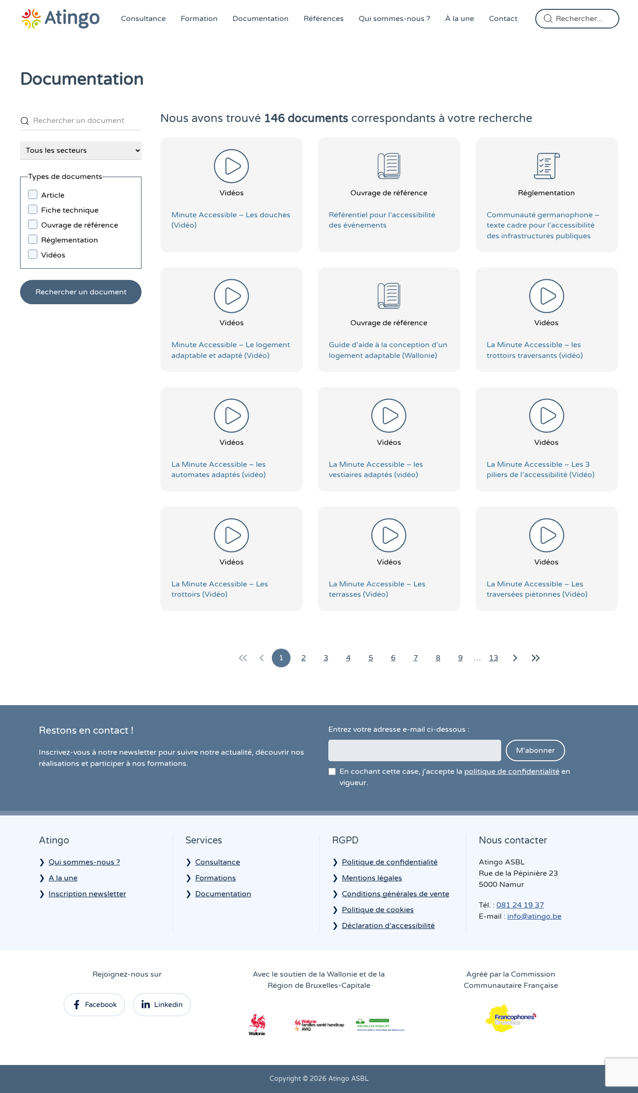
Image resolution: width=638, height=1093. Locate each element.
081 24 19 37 (520, 905)
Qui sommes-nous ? (394, 18)
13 (496, 660)
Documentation (261, 18)
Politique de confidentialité (390, 862)
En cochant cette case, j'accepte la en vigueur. (455, 777)
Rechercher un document (81, 292)
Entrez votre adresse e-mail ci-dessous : (398, 729)
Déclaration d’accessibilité (388, 925)
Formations (215, 878)
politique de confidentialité (512, 771)
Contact (503, 18)
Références (324, 18)
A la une (63, 878)
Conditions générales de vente (395, 894)
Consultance (143, 18)
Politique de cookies (378, 909)
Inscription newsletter (87, 894)
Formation (199, 18)
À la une (459, 18)
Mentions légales (372, 878)
